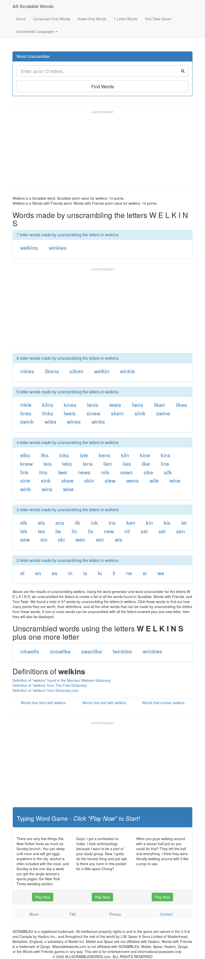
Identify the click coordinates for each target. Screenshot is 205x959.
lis (90, 531)
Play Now (42, 897)
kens (104, 455)
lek (23, 531)
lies (127, 463)
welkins (29, 247)
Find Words (102, 86)
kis (167, 522)
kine (145, 455)
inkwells (29, 651)
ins (112, 522)
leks (67, 463)
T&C (72, 914)
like (146, 463)
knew (26, 463)
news (84, 472)
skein (117, 413)
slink (140, 413)
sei (144, 531)
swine (163, 413)
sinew (93, 413)
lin (74, 531)
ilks (45, 455)
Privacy (115, 914)
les (41, 531)
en (38, 573)
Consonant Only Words (51, 18)
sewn (126, 472)
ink (94, 522)
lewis (115, 404)
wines (74, 421)
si (145, 573)
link (24, 472)
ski (61, 539)
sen (180, 531)
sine (25, 480)
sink (46, 480)
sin (44, 539)
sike (148, 472)
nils (105, 472)
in (70, 573)
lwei (62, 472)
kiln (125, 455)
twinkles (122, 651)
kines (70, 404)
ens (60, 522)
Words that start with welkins (43, 702)
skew (67, 480)
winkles (57, 247)
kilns (47, 404)
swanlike (91, 651)
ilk (77, 522)
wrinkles (152, 651)
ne (129, 573)
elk (23, 522)
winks (98, 421)
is (85, 573)
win (100, 539)
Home (21, 18)
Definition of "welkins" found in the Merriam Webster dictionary (61, 680)
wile (154, 480)
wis (118, 539)
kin (149, 522)
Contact (166, 914)
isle (84, 455)
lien (108, 463)
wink (25, 489)
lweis (70, 413)
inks (64, 455)
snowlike (60, 651)
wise (68, 489)
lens (88, 463)
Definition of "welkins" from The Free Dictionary (49, 685)
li (114, 573)
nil (127, 531)
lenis (92, 404)
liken (159, 404)
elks (25, 455)
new (109, 531)
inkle (26, 404)
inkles (27, 371)
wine (175, 480)
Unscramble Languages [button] (35, 31)
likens (52, 371)
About (33, 914)
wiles (50, 421)
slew (110, 480)
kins (165, 455)
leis (48, 463)
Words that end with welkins (104, 702)
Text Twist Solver (158, 18)
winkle (127, 371)
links (47, 413)
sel (162, 531)
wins (47, 489)
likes (181, 404)
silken (77, 371)
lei (184, 522)
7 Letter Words (125, 18)
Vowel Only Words (92, 18)
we (161, 573)
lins (43, 472)
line (165, 463)
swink (27, 421)
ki (100, 573)
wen (80, 539)
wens (132, 480)
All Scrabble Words (33, 6)
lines (26, 413)
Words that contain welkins (163, 702)
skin (89, 480)
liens (137, 404)
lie (58, 531)
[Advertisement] (103, 153)
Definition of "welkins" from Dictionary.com (45, 690)
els (41, 522)
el (22, 573)
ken (130, 522)
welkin (101, 371)
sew (25, 539)
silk (168, 472)
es (55, 573)
